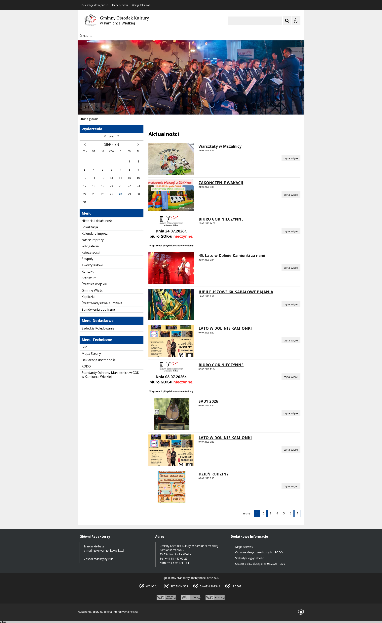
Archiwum (89, 278)
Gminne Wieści (92, 290)
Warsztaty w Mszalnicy (220, 146)
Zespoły (87, 259)
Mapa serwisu (120, 5)
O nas (84, 35)
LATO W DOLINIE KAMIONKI (225, 328)
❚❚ (86, 106)
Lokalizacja (90, 227)
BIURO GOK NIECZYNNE (221, 219)
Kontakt (88, 271)
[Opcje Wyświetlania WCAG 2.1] (296, 20)
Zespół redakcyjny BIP (98, 559)
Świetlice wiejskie (94, 284)
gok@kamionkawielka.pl (108, 550)
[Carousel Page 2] (120, 107)
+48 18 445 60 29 (176, 558)
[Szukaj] (287, 20)
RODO (86, 366)
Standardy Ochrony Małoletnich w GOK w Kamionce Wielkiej (110, 374)
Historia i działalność (97, 221)
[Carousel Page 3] (124, 107)
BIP (84, 347)
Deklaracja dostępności (95, 5)
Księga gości (91, 252)
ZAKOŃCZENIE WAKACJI (221, 182)
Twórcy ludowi (92, 265)
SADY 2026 (208, 401)
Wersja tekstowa (141, 5)
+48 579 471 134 (178, 563)
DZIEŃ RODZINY (214, 474)
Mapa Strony (91, 353)
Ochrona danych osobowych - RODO (259, 552)
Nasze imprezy (93, 240)
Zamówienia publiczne (98, 309)
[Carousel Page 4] (128, 107)
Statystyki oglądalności (249, 558)
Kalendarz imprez (95, 233)
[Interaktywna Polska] (301, 612)
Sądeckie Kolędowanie (98, 328)
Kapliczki (88, 296)
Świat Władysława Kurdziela (102, 303)
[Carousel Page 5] (131, 107)
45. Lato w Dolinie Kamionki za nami (232, 255)
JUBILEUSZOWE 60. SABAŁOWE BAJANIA (236, 291)
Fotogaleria (90, 246)
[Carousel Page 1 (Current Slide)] (116, 107)
